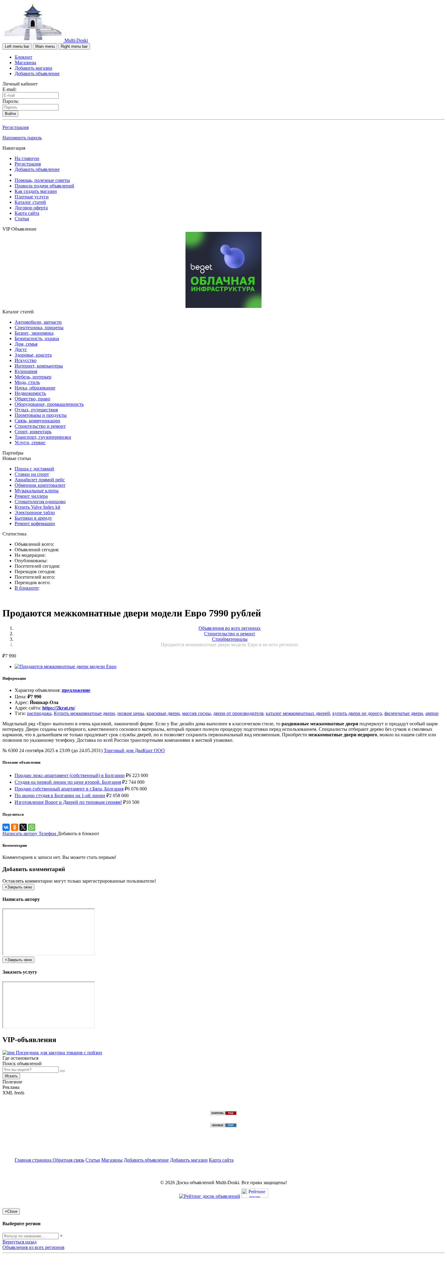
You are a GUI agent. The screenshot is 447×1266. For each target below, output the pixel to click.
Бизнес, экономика (34, 333)
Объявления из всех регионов (33, 1247)
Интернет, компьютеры (39, 365)
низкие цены (130, 713)
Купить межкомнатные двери (84, 713)
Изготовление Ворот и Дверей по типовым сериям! (68, 802)
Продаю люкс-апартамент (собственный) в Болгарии (70, 775)
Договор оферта (31, 207)
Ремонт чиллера (31, 496)
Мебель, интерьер (33, 376)
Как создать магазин (36, 191)
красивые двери (163, 713)
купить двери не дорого (357, 713)
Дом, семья (26, 344)
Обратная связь (68, 1160)
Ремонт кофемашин (35, 523)
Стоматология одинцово (40, 501)
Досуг (21, 349)
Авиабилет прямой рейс (40, 479)
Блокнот (23, 57)
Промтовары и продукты (41, 415)
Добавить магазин (33, 68)
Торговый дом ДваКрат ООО (134, 750)
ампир (431, 713)
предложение (76, 690)
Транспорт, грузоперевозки (43, 437)
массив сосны (196, 713)
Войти (10, 113)
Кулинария (26, 371)
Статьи (22, 218)
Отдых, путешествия (36, 409)
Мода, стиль (27, 382)
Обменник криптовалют (40, 485)
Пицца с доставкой (34, 468)
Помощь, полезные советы (42, 180)
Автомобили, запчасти (38, 322)
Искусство (25, 360)
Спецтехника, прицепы (39, 327)
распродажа (39, 713)
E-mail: (9, 89)
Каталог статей (30, 202)
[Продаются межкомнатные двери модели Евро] (65, 666)
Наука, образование (35, 387)
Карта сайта (27, 213)
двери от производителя (238, 713)
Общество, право (32, 398)
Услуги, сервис (30, 442)
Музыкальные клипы (37, 490)
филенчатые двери (403, 713)
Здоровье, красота (33, 354)
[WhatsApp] (31, 827)
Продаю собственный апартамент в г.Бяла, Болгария (69, 788)
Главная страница (34, 1160)
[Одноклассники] (14, 827)
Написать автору (20, 833)
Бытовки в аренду (33, 518)
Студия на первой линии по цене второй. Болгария (68, 782)
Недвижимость (30, 393)
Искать (11, 1076)
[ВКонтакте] (6, 827)
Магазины (25, 62)
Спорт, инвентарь (33, 431)
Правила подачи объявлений (44, 185)
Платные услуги (32, 196)
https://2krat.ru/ (58, 707)
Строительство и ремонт (40, 426)
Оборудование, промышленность (49, 404)
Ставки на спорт (32, 474)
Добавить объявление (37, 73)
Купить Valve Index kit (37, 507)
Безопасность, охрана (37, 338)
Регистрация (15, 127)
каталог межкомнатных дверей (298, 713)
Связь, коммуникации (37, 420)
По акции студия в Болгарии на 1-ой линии (60, 795)
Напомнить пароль (22, 137)
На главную (27, 158)
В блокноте (26, 588)
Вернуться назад (19, 1241)
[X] (23, 827)
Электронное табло (35, 512)
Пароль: (10, 101)
